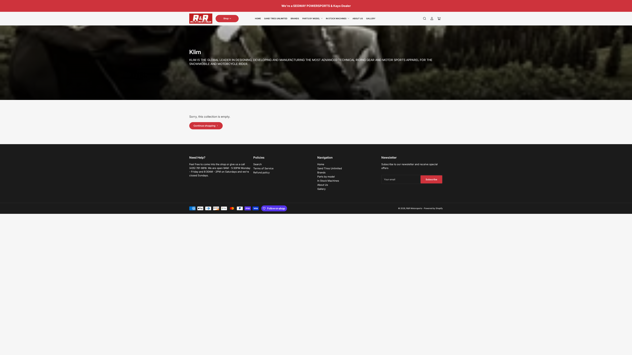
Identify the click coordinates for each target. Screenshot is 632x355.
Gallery (370, 18)
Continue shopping (204, 125)
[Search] (424, 18)
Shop (226, 18)
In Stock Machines (336, 18)
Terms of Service (263, 168)
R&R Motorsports (414, 208)
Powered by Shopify (433, 208)
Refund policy (261, 172)
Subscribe (431, 179)
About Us (358, 18)
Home (258, 18)
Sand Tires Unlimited (275, 18)
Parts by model (311, 18)
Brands (295, 18)
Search (257, 164)
